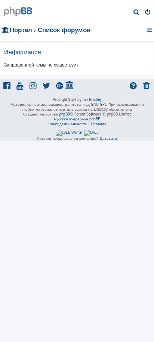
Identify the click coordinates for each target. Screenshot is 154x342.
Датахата (108, 138)
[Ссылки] (150, 30)
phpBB (64, 114)
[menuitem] (137, 12)
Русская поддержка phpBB (77, 119)
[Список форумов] (18, 9)
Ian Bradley (92, 99)
